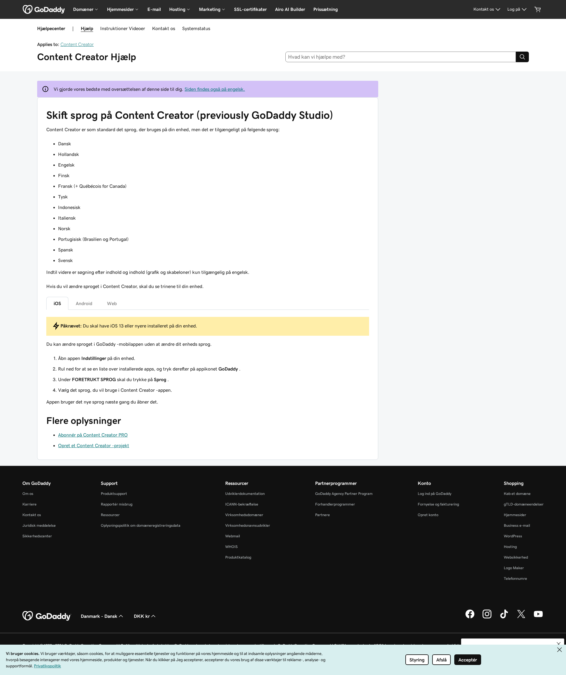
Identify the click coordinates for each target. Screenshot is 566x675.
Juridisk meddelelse (39, 525)
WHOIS (231, 547)
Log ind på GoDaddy (434, 493)
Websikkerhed (516, 557)
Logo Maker (514, 568)
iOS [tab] (57, 303)
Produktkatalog (238, 557)
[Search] (522, 57)
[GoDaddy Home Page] (46, 616)
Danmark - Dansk (99, 616)
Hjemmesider (515, 515)
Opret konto (428, 515)
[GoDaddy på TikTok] (504, 617)
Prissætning (325, 9)
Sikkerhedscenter (37, 536)
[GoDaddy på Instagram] (487, 617)
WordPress (513, 536)
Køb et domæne (517, 493)
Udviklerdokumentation (245, 493)
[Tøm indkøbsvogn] (538, 9)
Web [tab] (112, 303)
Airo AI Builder (290, 9)
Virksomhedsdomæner (244, 515)
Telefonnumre (515, 578)
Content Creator (77, 44)
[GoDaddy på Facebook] (470, 617)
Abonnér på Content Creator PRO (93, 434)
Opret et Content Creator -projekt (93, 445)
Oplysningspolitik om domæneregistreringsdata (140, 525)
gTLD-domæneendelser (524, 504)
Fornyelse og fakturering (438, 504)
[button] (558, 644)
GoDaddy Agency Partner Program (344, 493)
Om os (27, 493)
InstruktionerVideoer (122, 28)
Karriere (29, 504)
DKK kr (142, 616)
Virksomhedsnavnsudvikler (247, 525)
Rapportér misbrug (116, 504)
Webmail (232, 536)
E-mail (154, 9)
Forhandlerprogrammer (335, 504)
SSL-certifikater (250, 9)
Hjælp (87, 28)
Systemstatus (196, 28)
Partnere (322, 515)
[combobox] (401, 57)
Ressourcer (110, 515)
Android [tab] (84, 303)
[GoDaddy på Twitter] (521, 617)
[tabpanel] (207, 361)
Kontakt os (163, 28)
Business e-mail (517, 525)
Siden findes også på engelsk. (215, 89)
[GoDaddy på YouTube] (538, 617)
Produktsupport (114, 493)
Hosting (510, 547)
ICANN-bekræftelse (241, 504)
